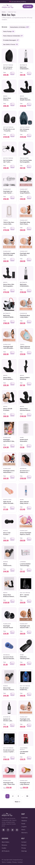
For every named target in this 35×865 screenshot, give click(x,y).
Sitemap (24, 851)
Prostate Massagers (10, 40)
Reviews (4, 845)
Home (4, 12)
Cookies (8, 862)
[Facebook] (8, 830)
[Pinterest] (17, 830)
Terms (4, 862)
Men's (23, 829)
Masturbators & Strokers (19, 27)
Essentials (24, 817)
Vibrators (24, 820)
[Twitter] (12, 830)
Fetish (23, 824)
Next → (17, 802)
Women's (24, 832)
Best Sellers (5, 842)
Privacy (23, 848)
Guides (4, 848)
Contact (23, 842)
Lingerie (23, 826)
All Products (5, 851)
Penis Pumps (8, 31)
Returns (23, 845)
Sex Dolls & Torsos (10, 44)
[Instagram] (3, 830)
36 (27, 796)
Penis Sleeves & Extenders (13, 35)
